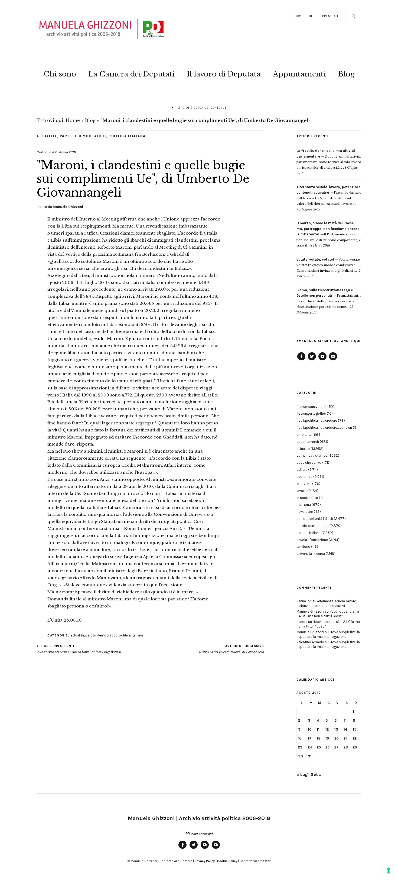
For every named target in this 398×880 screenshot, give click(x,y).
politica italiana (127, 136)
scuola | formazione (312, 540)
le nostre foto (307, 498)
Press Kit (330, 16)
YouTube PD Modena (216, 848)
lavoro (301, 491)
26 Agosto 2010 (65, 152)
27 (336, 747)
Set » (316, 774)
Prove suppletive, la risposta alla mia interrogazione (328, 634)
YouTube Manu (205, 848)
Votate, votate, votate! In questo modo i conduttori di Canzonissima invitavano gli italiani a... (328, 265)
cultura (301, 470)
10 (310, 729)
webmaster (261, 861)
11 (318, 729)
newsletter (304, 512)
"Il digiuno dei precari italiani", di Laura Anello (231, 649)
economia (304, 477)
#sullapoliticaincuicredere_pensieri (324, 427)
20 (336, 738)
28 (346, 747)
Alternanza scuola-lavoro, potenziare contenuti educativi (326, 603)
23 (300, 747)
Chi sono (60, 74)
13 (336, 729)
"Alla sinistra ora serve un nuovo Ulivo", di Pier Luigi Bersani (79, 649)
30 (300, 756)
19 (327, 738)
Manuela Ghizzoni (68, 207)
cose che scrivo (308, 462)
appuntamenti (307, 442)
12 (327, 729)
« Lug (302, 774)
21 (345, 738)
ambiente (304, 435)
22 (355, 738)
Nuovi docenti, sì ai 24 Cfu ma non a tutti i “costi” (327, 613)
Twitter (194, 848)
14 (345, 729)
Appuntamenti (299, 74)
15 (354, 729)
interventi (303, 484)
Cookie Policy (227, 861)
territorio (303, 547)
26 (327, 747)
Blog (313, 16)
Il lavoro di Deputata (224, 74)
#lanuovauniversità (311, 407)
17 (309, 738)
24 (310, 747)
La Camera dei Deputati (131, 74)
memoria (303, 505)
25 (319, 747)
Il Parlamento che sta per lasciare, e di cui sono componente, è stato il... (328, 234)
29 (355, 747)
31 (310, 756)
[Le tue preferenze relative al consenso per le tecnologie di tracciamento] (388, 870)
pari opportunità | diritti (314, 519)
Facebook (182, 848)
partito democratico (83, 136)
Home (299, 16)
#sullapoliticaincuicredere (316, 420)
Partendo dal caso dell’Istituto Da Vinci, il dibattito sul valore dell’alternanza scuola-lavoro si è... (328, 198)
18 (319, 738)
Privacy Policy (205, 861)
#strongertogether (311, 413)
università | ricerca (310, 554)
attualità (47, 136)
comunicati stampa (312, 455)
